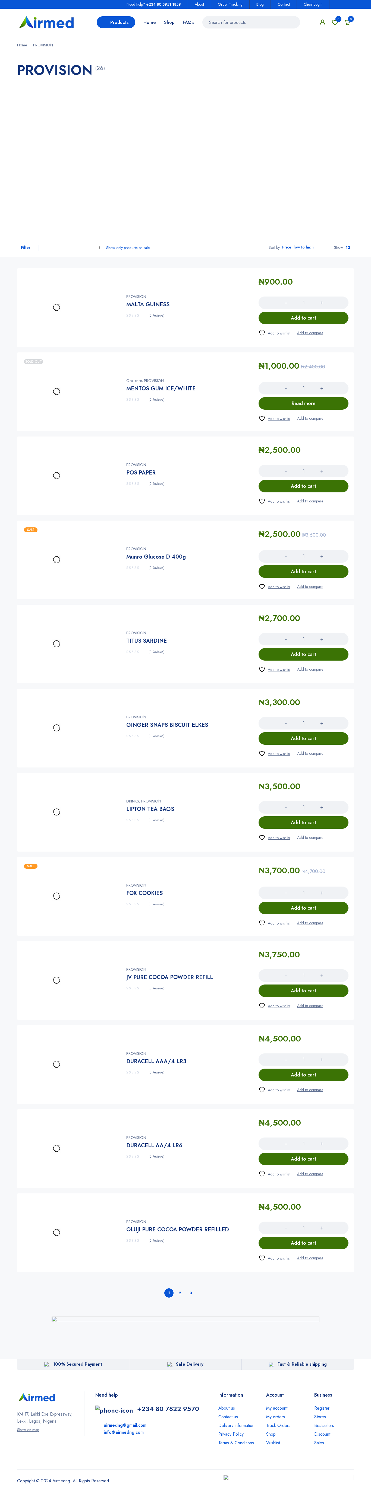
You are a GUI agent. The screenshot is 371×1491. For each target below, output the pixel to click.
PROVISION (136, 296)
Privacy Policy (231, 1434)
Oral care (134, 380)
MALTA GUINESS (147, 304)
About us (226, 1408)
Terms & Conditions (236, 1443)
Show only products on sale (127, 247)
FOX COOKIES (144, 893)
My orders (275, 1417)
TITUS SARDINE (146, 641)
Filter (25, 247)
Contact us (228, 1417)
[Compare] (310, 333)
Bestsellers (324, 1425)
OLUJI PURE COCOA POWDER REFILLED (177, 1230)
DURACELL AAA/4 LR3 (156, 1061)
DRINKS (132, 801)
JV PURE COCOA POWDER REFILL (169, 977)
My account (276, 1408)
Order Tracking (230, 4)
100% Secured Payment (77, 1364)
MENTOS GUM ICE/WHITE (161, 389)
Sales (319, 1443)
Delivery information (236, 1425)
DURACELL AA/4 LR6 (154, 1145)
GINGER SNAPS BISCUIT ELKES (167, 725)
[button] (303, 318)
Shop (271, 1434)
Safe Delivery (189, 1364)
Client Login (313, 4)
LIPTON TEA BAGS (150, 809)
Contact (284, 4)
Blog (260, 4)
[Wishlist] (274, 333)
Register (321, 1408)
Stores (320, 1417)
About (199, 4)
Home (22, 45)
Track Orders (278, 1425)
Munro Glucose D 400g (156, 557)
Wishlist (338, 19)
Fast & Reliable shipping (302, 1364)
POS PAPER (141, 473)
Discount (322, 1434)
